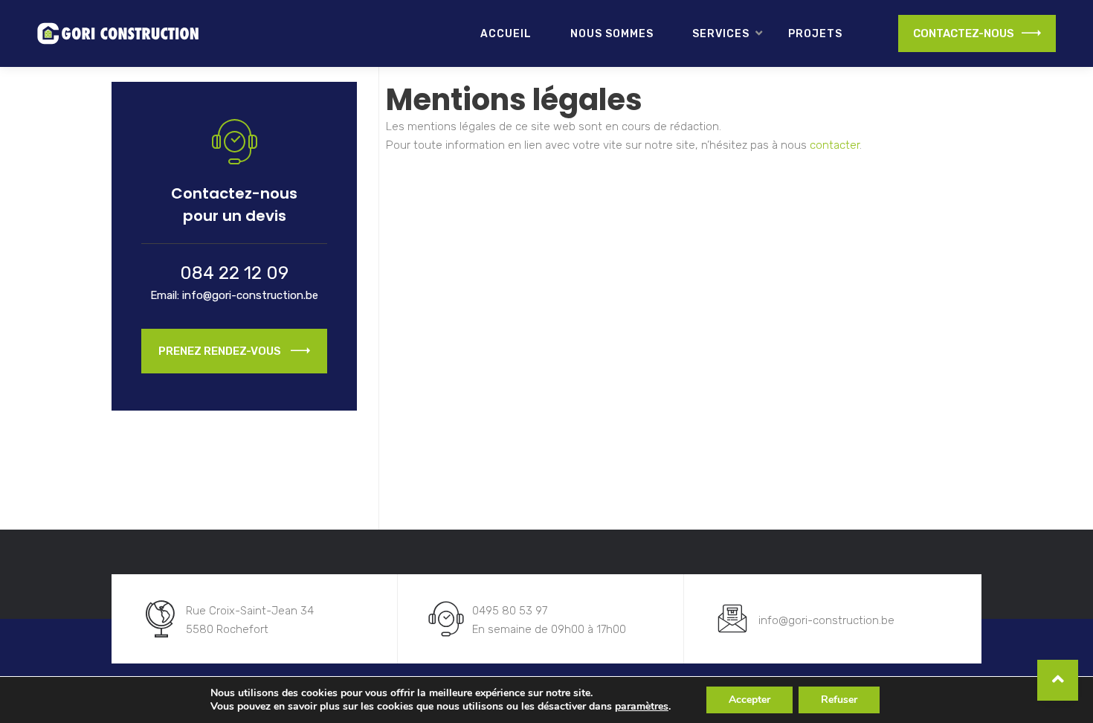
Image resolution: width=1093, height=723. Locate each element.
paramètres (641, 706)
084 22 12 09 (234, 273)
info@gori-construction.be (250, 295)
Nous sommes (612, 34)
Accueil (506, 34)
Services (720, 34)
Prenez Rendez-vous (220, 351)
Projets (815, 34)
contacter (835, 145)
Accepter (749, 700)
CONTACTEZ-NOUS (963, 33)
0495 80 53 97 (509, 610)
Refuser (839, 700)
